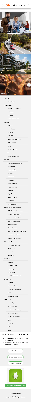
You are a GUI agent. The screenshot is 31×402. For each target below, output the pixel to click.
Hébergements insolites (14, 289)
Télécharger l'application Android (15, 385)
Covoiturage (11, 269)
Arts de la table (12, 170)
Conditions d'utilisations (15, 357)
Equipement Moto (12, 313)
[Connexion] (17, 5)
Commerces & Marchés (14, 214)
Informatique (11, 252)
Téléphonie (11, 255)
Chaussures (11, 177)
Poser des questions (15, 363)
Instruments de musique (14, 139)
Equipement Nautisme (14, 316)
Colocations (11, 112)
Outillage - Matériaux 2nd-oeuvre (17, 231)
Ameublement (11, 166)
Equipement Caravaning (14, 310)
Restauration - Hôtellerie (14, 235)
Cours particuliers (12, 265)
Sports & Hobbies (12, 149)
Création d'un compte (16, 351)
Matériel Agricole (12, 224)
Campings (10, 282)
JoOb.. (7, 5)
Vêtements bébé (12, 204)
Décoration (11, 180)
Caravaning (11, 303)
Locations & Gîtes (13, 296)
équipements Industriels (14, 217)
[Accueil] (22, 5)
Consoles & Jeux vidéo (14, 245)
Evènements (11, 272)
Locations (10, 115)
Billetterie (10, 262)
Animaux (10, 125)
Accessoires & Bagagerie (15, 163)
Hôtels (9, 292)
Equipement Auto (12, 306)
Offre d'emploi (11, 102)
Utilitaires (10, 327)
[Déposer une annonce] (19, 5)
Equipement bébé (12, 187)
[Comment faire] (14, 5)
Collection (10, 132)
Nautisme (10, 323)
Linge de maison (12, 194)
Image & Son (11, 248)
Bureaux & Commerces (14, 108)
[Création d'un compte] (24, 5)
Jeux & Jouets (12, 142)
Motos (9, 320)
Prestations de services (14, 276)
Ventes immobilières (13, 119)
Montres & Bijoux (12, 197)
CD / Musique (11, 129)
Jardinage (10, 190)
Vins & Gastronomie (13, 156)
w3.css (19, 393)
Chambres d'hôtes (13, 286)
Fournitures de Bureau (14, 221)
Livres (9, 146)
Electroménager (12, 183)
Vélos (9, 153)
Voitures (10, 330)
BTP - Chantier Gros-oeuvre (15, 211)
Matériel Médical (12, 228)
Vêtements (11, 200)
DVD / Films (11, 136)
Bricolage (10, 173)
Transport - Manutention (14, 238)
